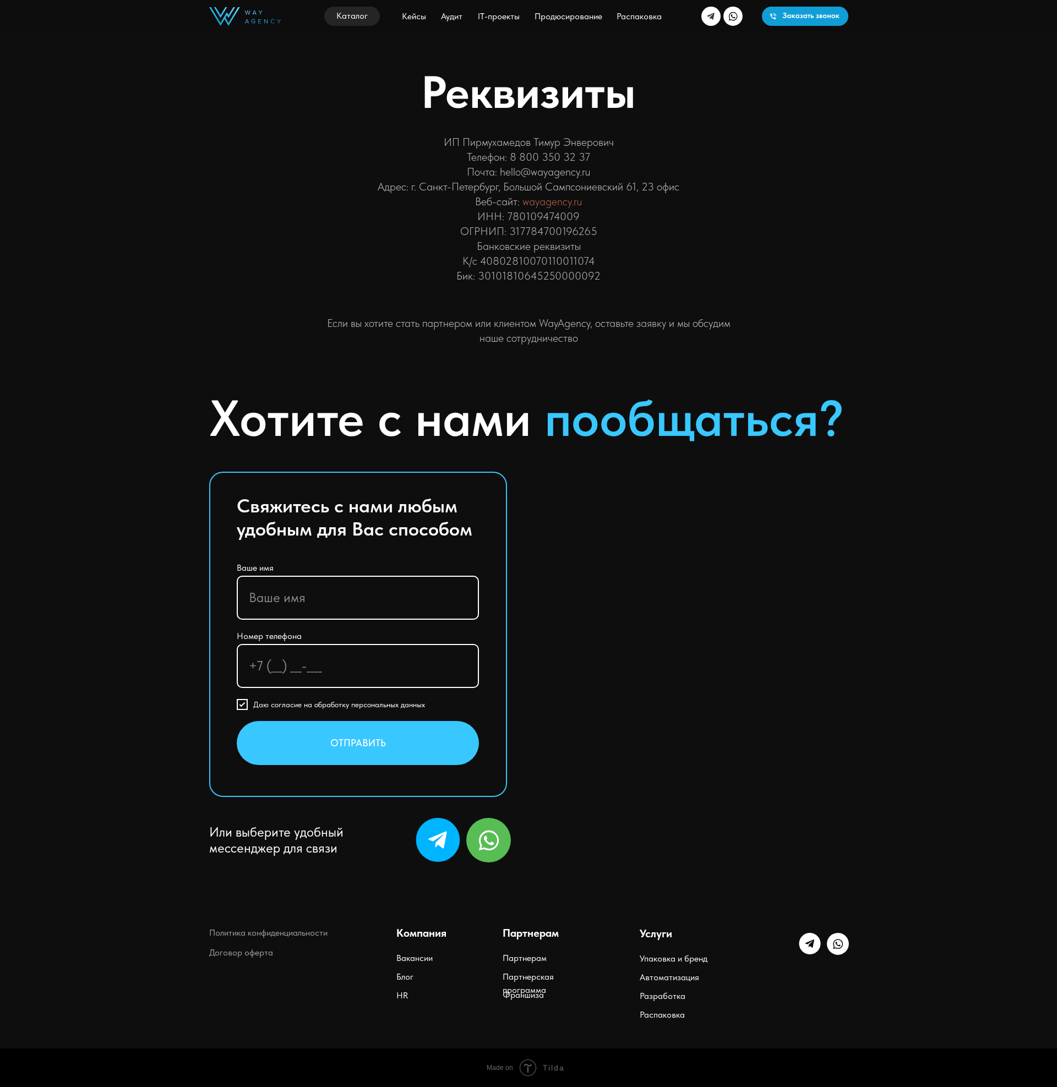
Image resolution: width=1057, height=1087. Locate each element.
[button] (352, 16)
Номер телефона (269, 636)
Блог (404, 976)
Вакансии (414, 958)
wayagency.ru (552, 201)
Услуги (656, 933)
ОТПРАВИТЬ (358, 743)
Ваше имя (255, 567)
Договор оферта (241, 952)
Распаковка (662, 1014)
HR (402, 995)
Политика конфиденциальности (268, 932)
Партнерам (525, 958)
